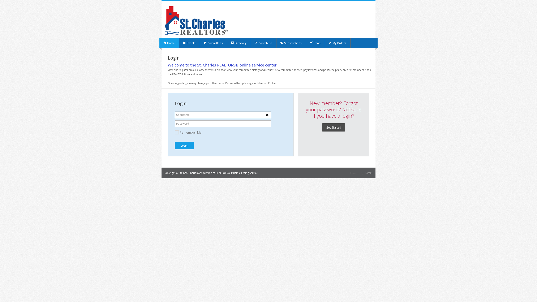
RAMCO (369, 172)
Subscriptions (293, 43)
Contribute (265, 43)
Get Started (333, 127)
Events (191, 43)
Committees (215, 43)
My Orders (339, 43)
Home (171, 43)
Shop (317, 43)
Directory (240, 43)
